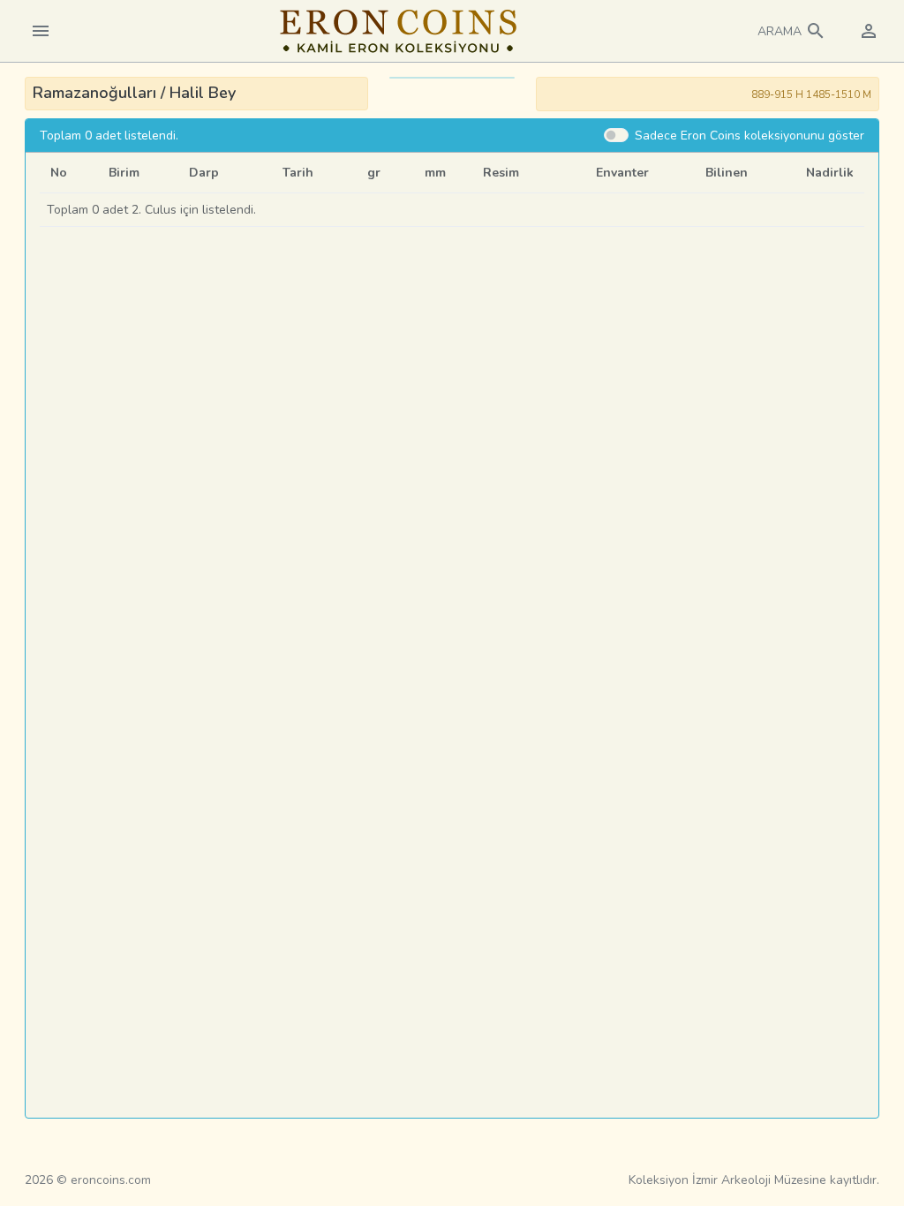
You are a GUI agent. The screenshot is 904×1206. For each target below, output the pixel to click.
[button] (791, 31)
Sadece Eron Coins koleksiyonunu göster (749, 135)
